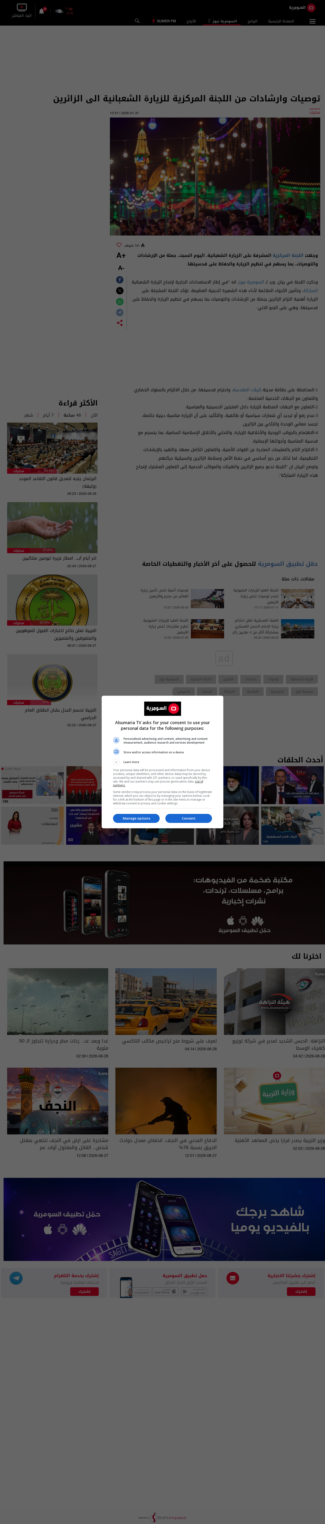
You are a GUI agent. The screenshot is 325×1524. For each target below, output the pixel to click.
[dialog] (162, 762)
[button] (162, 762)
